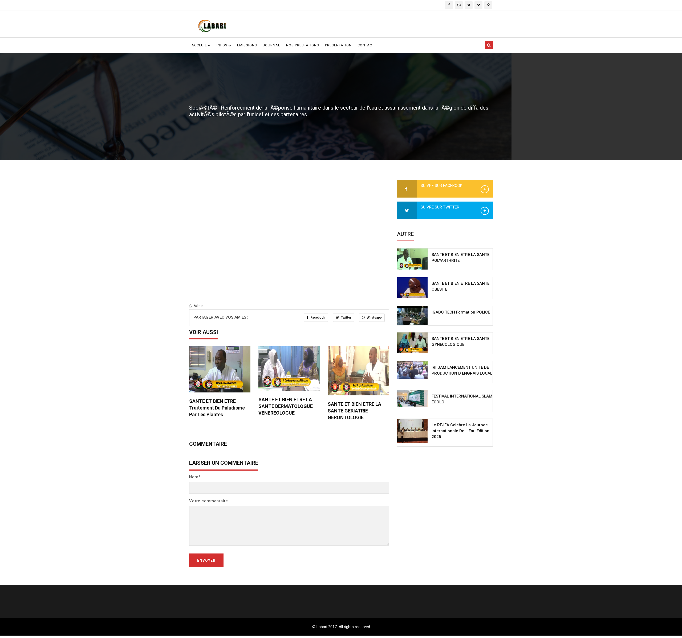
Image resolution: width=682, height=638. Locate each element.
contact (366, 45)
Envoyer (206, 560)
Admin (198, 306)
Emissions (247, 45)
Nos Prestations (302, 45)
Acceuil (200, 45)
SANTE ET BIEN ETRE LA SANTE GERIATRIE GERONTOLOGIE (354, 410)
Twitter (345, 317)
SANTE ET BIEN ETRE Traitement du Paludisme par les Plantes (217, 407)
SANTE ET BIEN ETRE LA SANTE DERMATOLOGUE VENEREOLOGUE (285, 406)
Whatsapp (374, 317)
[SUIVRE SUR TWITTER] (407, 210)
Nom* (195, 477)
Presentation (338, 45)
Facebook (317, 317)
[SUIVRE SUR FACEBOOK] (407, 189)
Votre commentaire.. (209, 501)
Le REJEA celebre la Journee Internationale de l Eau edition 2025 (460, 431)
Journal (271, 45)
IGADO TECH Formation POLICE (461, 312)
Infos (223, 45)
